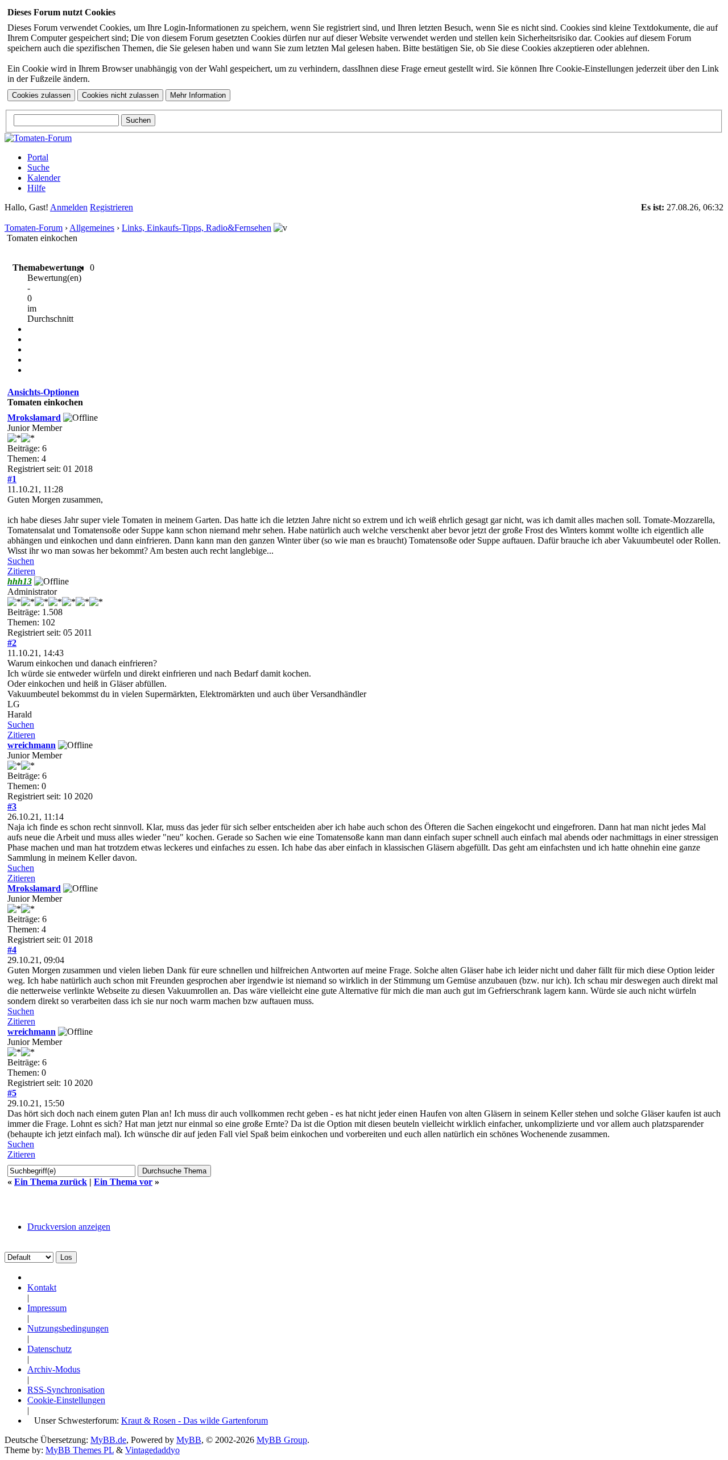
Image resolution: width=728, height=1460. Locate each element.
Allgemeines (91, 228)
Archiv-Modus (53, 1369)
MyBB (188, 1440)
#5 (11, 1093)
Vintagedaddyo (152, 1450)
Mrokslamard (34, 417)
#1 (11, 479)
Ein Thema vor (123, 1182)
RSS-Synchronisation (66, 1390)
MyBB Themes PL (80, 1450)
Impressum (47, 1308)
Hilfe (36, 188)
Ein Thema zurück (50, 1182)
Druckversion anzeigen (68, 1226)
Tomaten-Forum (34, 228)
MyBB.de (108, 1440)
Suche (38, 167)
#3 (11, 806)
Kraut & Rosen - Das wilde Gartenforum (194, 1420)
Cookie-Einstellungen (66, 1400)
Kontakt (41, 1287)
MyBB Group (282, 1440)
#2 (11, 643)
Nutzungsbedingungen (68, 1328)
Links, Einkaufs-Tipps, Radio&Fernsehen (196, 228)
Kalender (43, 177)
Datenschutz (49, 1349)
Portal (37, 157)
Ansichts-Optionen (43, 392)
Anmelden (69, 207)
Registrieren (111, 207)
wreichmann (31, 745)
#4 (11, 950)
